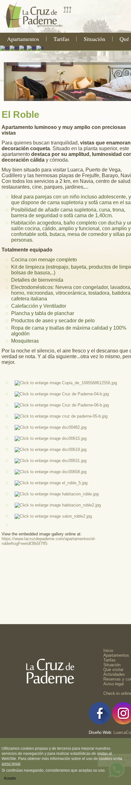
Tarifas (61, 39)
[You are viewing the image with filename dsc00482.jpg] (50, 427)
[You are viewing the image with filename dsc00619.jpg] (50, 449)
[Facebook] (100, 723)
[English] (14, 47)
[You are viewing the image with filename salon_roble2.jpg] (53, 516)
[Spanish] (5, 47)
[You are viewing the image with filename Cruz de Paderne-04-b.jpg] (61, 394)
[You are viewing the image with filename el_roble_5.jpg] (51, 482)
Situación (94, 39)
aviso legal (11, 764)
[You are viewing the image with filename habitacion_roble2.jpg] (57, 505)
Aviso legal (113, 683)
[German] (31, 47)
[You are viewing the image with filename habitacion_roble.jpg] (56, 494)
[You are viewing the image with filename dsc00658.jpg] (50, 471)
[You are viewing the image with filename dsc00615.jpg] (50, 438)
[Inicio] (39, 30)
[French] (23, 47)
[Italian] (40, 47)
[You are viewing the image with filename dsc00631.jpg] (50, 460)
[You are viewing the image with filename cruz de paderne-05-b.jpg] (61, 416)
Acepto (10, 778)
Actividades (114, 674)
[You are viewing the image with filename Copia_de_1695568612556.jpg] (65, 382)
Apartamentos (23, 39)
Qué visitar (113, 669)
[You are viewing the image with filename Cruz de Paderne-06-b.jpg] (61, 405)
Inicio (108, 650)
